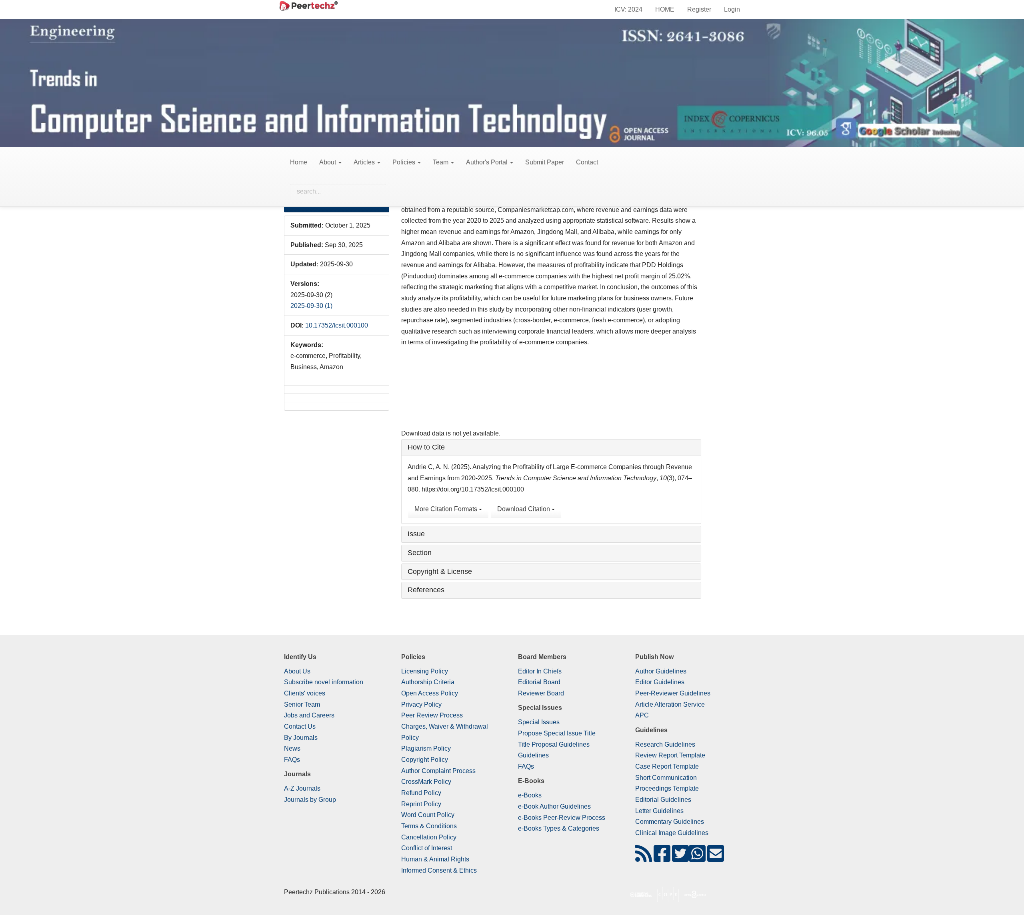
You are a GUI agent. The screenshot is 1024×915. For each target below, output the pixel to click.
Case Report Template (667, 766)
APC (642, 715)
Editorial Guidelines (663, 799)
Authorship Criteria (427, 682)
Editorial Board (539, 682)
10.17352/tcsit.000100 (336, 325)
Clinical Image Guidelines (671, 832)
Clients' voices (304, 693)
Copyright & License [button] (440, 571)
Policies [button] (404, 162)
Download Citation (524, 508)
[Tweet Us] (680, 858)
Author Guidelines (660, 671)
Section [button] (420, 553)
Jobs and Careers (309, 715)
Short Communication (666, 777)
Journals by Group (310, 799)
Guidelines (533, 755)
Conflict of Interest (426, 848)
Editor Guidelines (659, 682)
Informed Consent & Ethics (439, 870)
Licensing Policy (424, 671)
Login (732, 9)
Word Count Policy (427, 814)
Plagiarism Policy (426, 748)
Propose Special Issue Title (557, 733)
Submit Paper (544, 162)
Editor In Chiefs (540, 671)
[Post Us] (643, 858)
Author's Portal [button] (487, 162)
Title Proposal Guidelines (554, 744)
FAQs (292, 759)
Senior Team (302, 704)
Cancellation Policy (428, 837)
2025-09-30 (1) (311, 305)
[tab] (551, 448)
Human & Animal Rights (435, 859)
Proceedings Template (667, 788)
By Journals (301, 737)
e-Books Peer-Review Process (561, 817)
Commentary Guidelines (669, 821)
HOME (664, 9)
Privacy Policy (421, 704)
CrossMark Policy (426, 781)
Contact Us (300, 726)
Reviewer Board (541, 693)
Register (699, 9)
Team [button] (441, 162)
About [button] (328, 162)
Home (298, 162)
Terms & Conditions (429, 826)
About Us (297, 671)
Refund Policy (421, 792)
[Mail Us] (715, 858)
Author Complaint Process (438, 770)
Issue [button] (416, 534)
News (292, 748)
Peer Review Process (432, 715)
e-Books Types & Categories (558, 828)
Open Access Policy (429, 693)
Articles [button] (365, 162)
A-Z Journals (302, 788)
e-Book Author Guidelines (554, 806)
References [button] (426, 590)
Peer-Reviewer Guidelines (672, 693)
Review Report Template (670, 755)
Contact (587, 162)
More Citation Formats (446, 508)
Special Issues (539, 722)
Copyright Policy (424, 759)
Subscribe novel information (323, 682)
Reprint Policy (421, 804)
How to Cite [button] (426, 447)
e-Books (530, 795)
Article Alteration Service (670, 704)
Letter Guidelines (659, 810)
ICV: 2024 (628, 9)
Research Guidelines (665, 744)
